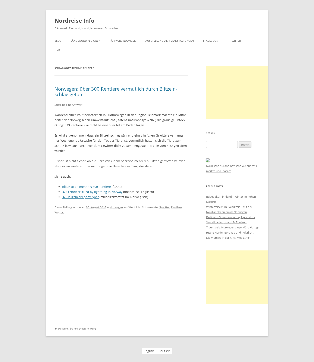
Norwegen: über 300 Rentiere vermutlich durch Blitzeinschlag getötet (115, 91)
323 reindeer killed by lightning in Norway (92, 192)
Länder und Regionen (85, 41)
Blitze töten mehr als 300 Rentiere (86, 187)
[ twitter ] (235, 41)
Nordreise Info (74, 20)
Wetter (58, 212)
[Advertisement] (238, 92)
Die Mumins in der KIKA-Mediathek (228, 238)
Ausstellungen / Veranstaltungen (169, 41)
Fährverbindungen (123, 41)
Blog (57, 41)
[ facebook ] (211, 41)
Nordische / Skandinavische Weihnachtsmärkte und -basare (232, 168)
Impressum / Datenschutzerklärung (75, 328)
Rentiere (176, 207)
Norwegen (116, 207)
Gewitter (164, 207)
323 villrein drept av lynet (80, 197)
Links (57, 50)
